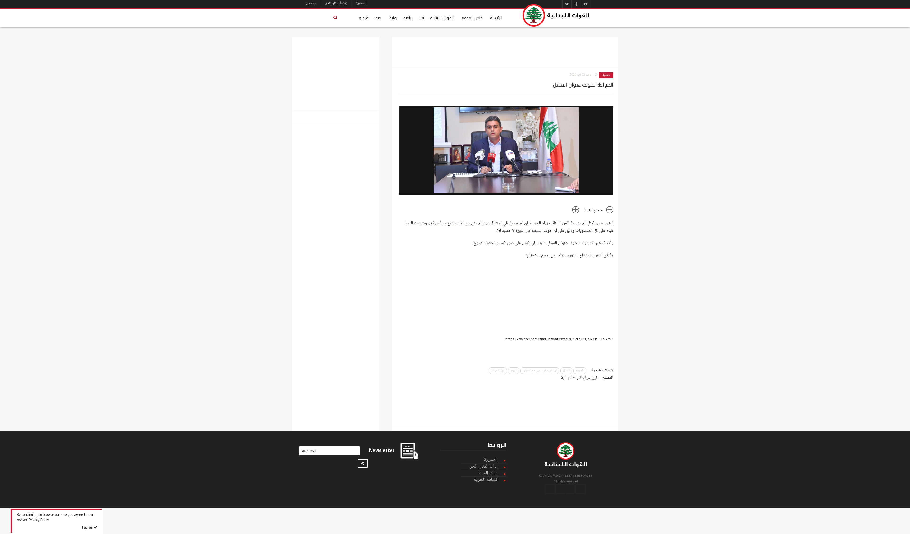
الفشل (566, 370)
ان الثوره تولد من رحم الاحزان (540, 370)
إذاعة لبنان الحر (336, 3)
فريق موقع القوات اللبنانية (579, 378)
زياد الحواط (497, 370)
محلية (606, 75)
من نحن (311, 3)
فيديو (363, 18)
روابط (393, 18)
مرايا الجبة (488, 473)
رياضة (408, 18)
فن (421, 18)
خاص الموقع (471, 18)
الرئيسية (496, 18)
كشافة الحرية (485, 480)
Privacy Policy (39, 520)
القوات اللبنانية (442, 18)
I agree (88, 527)
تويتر (514, 370)
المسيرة (361, 3)
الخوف (580, 370)
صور (377, 18)
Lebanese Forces (556, 15)
